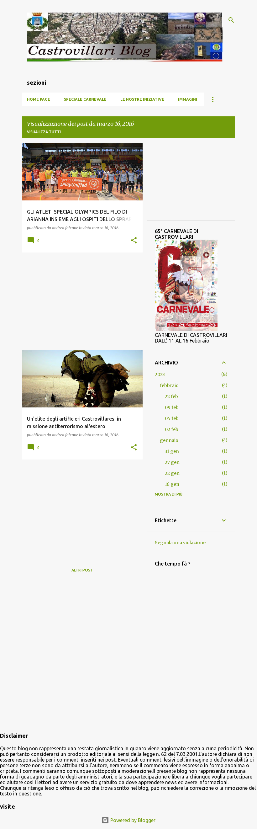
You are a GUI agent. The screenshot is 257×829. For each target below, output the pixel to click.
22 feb (171, 396)
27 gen (172, 462)
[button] (134, 240)
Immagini (187, 99)
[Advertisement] (80, 301)
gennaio (169, 440)
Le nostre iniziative (142, 99)
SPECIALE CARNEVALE (85, 99)
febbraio (169, 385)
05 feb (172, 418)
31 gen (172, 451)
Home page (38, 99)
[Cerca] (231, 20)
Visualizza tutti (44, 132)
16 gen (172, 484)
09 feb (172, 407)
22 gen (172, 473)
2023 (160, 374)
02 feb (171, 429)
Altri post (82, 570)
